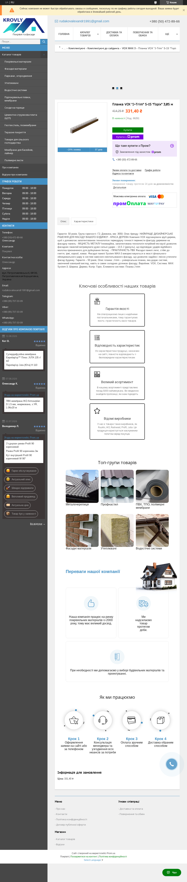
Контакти (61, 814)
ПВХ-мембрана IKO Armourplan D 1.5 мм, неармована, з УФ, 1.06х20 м (23, 404)
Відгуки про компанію (14, 174)
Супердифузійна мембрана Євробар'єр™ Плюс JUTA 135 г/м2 (23, 357)
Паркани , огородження (18, 75)
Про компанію (10, 167)
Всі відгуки (36, 523)
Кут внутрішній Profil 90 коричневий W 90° (19, 457)
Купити (128, 130)
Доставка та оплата (114, 34)
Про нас (60, 808)
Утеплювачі (11, 83)
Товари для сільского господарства (17, 141)
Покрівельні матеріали (18, 61)
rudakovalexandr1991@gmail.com (21, 290)
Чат (174, 872)
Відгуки (60, 844)
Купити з (121, 137)
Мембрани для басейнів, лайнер (19, 151)
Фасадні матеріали (16, 68)
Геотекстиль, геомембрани (20, 125)
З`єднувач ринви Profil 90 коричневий (20, 445)
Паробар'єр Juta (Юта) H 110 (21, 365)
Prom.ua (111, 853)
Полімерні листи (14, 160)
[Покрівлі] (24, 25)
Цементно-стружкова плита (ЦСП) (21, 116)
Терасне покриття (15, 132)
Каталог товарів (11, 54)
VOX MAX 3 (129, 48)
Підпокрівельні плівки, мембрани (18, 99)
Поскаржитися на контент (83, 856)
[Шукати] (43, 41)
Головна (63, 34)
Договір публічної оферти (71, 824)
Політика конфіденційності (71, 819)
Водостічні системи (16, 90)
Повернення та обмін (142, 34)
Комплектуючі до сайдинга (103, 48)
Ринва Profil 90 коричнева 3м (22, 451)
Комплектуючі (76, 48)
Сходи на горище (14, 107)
